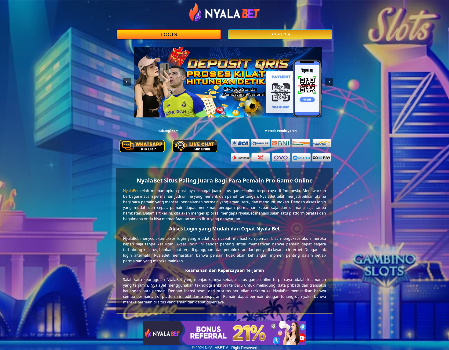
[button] (127, 82)
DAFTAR (280, 34)
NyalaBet (131, 190)
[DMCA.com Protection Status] (224, 344)
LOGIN (169, 34)
